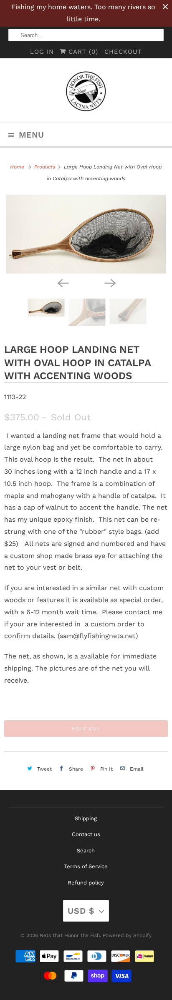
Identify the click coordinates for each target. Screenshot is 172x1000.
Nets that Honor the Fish (70, 935)
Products (45, 167)
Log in (42, 51)
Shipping (86, 818)
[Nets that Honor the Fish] (85, 93)
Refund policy (86, 882)
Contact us (86, 834)
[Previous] (62, 283)
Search (86, 850)
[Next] (109, 283)
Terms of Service (86, 866)
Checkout (123, 51)
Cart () (82, 51)
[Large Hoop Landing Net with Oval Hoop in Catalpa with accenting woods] (86, 234)
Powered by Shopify (127, 935)
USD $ (81, 911)
